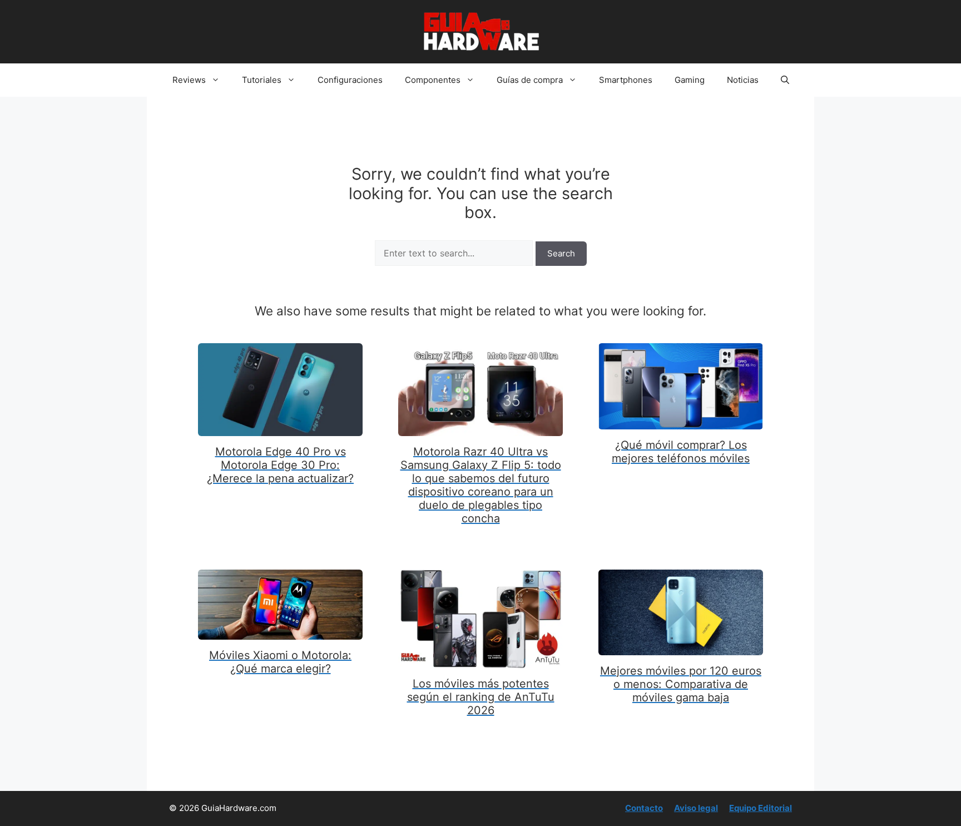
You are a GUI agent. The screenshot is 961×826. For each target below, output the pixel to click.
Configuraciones (350, 80)
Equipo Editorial (760, 808)
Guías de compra (530, 80)
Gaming (690, 80)
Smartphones (625, 80)
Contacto (644, 808)
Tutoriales (261, 80)
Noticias (743, 80)
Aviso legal (696, 808)
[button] (785, 80)
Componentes (432, 80)
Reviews (189, 80)
